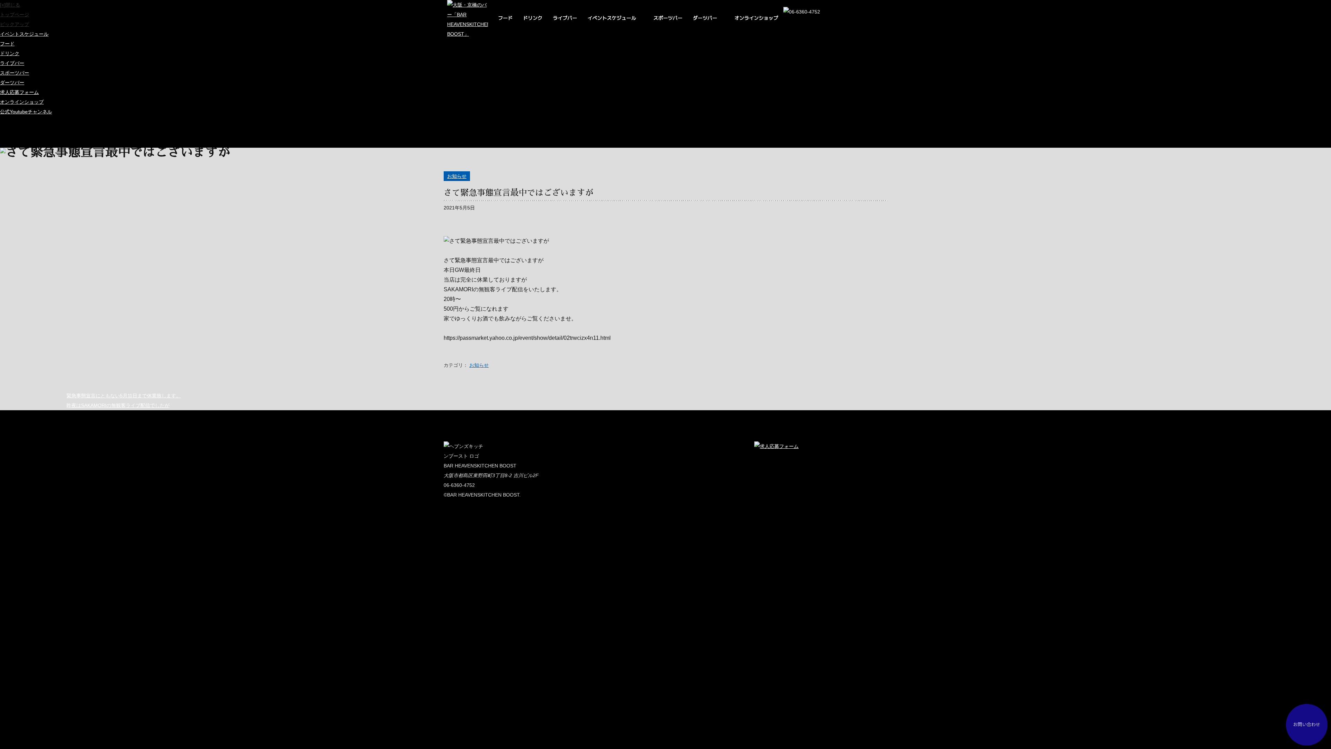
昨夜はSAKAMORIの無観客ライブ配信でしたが (118, 405)
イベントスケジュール (612, 18)
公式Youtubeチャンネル (26, 111)
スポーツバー (667, 18)
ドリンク (532, 18)
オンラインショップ (756, 18)
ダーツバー (705, 18)
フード (505, 18)
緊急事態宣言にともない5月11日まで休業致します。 (124, 395)
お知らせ (457, 176)
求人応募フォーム (19, 92)
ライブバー (565, 18)
